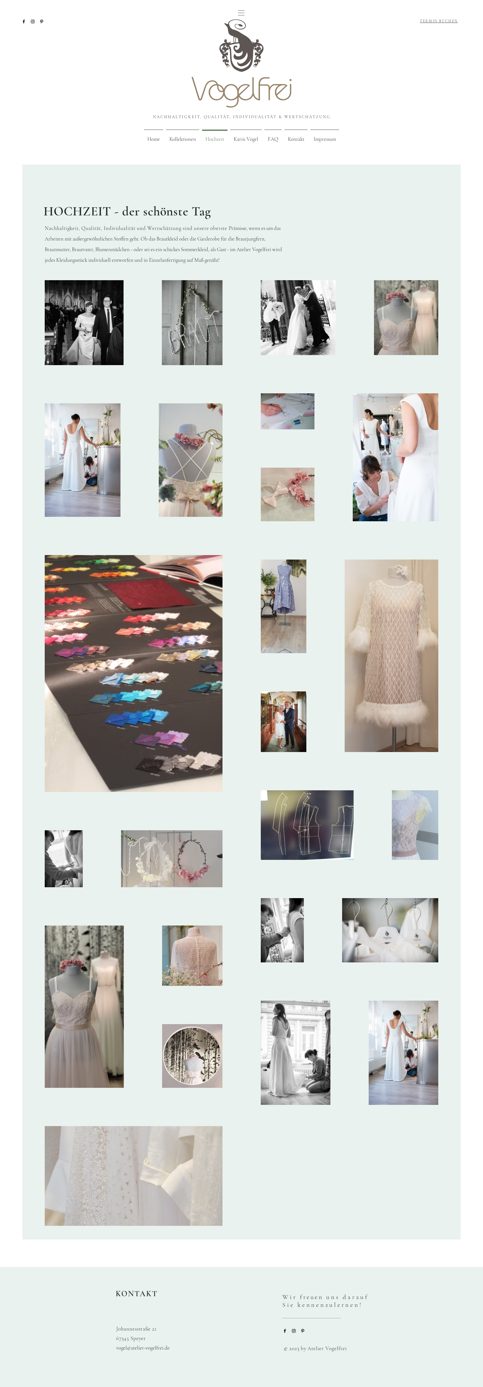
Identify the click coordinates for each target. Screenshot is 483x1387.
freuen (325, 1301)
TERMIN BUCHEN (439, 21)
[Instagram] (32, 21)
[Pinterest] (41, 21)
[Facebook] (23, 21)
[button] (241, 12)
